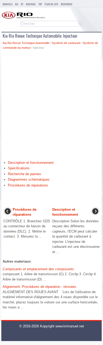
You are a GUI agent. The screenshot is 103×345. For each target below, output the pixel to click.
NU (16, 4)
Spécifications (19, 168)
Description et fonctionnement (31, 163)
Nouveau (31, 4)
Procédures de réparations (28, 185)
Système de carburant (66, 43)
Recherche (66, 4)
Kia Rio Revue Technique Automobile (26, 43)
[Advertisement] (51, 106)
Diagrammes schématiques (29, 179)
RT (22, 4)
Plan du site (51, 4)
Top (40, 4)
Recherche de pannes (24, 174)
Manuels (7, 4)
